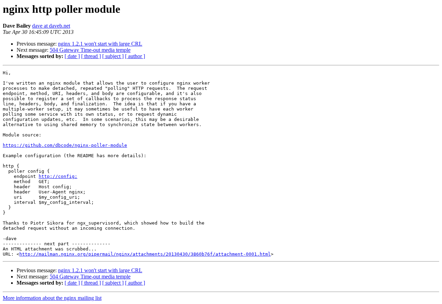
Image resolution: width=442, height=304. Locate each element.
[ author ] (135, 56)
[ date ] (72, 56)
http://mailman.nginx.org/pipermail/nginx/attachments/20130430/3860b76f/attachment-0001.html (145, 254)
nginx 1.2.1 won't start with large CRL (100, 44)
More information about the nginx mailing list (52, 298)
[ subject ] (113, 56)
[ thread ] (91, 56)
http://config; (58, 176)
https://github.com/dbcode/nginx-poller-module (65, 145)
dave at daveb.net (51, 26)
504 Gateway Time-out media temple (90, 50)
